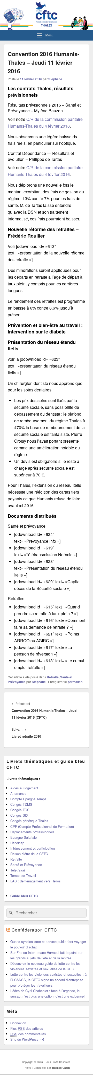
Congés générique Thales (29, 820)
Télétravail (18, 870)
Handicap (17, 842)
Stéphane (55, 79)
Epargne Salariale (23, 837)
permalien (75, 681)
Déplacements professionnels (32, 831)
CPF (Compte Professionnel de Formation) (42, 826)
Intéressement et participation (32, 848)
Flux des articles (26, 1028)
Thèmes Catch (61, 1068)
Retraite (53, 677)
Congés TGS (19, 809)
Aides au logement (24, 787)
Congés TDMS (21, 804)
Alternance (18, 793)
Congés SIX (19, 815)
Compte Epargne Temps (28, 798)
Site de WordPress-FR (27, 1039)
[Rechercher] (10, 912)
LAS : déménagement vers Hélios (35, 881)
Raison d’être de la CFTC (29, 853)
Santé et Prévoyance (26, 864)
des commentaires (28, 1033)
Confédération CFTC (34, 930)
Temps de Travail (23, 875)
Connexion (18, 1022)
